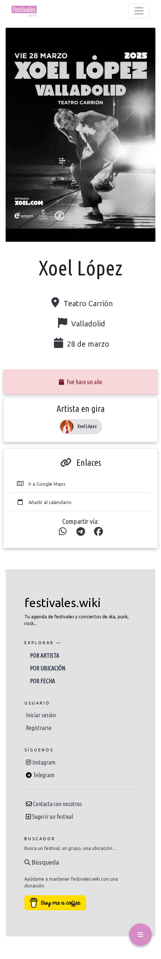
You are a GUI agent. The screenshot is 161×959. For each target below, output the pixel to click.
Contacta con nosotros (57, 803)
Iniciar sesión (41, 715)
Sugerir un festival (52, 816)
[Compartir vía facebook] (98, 532)
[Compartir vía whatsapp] (62, 532)
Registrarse (39, 727)
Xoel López (87, 426)
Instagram (43, 762)
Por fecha (42, 681)
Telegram (43, 775)
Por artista (44, 655)
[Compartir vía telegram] (80, 532)
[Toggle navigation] (138, 10)
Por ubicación (47, 668)
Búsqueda (44, 862)
